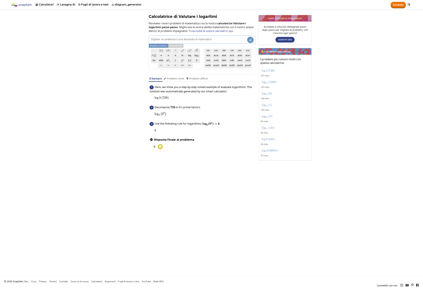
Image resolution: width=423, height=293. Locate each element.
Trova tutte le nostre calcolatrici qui (211, 31)
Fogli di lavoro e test (93, 4)
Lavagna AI (66, 4)
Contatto (63, 281)
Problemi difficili (197, 78)
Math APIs (158, 281)
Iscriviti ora (285, 40)
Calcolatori (45, 4)
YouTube (146, 281)
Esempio (155, 78)
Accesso (398, 4)
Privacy (43, 281)
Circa (34, 281)
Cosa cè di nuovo (80, 281)
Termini (53, 281)
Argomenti (110, 281)
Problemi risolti (174, 78)
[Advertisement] (285, 185)
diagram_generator (126, 4)
